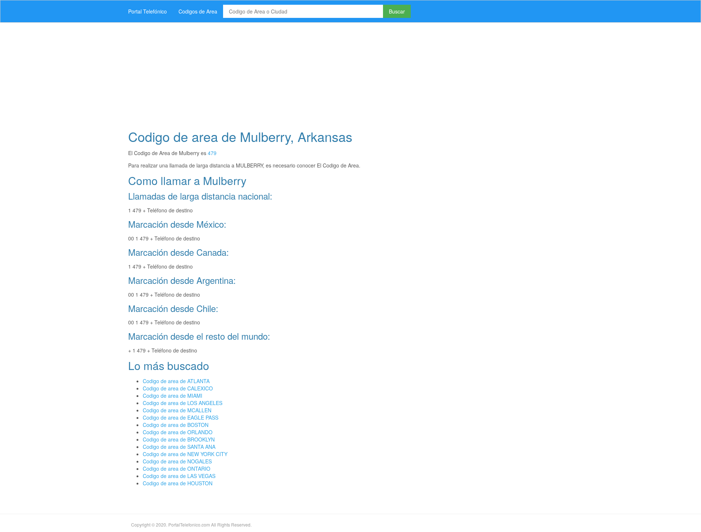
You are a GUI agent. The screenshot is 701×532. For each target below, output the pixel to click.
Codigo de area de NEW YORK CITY (185, 454)
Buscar (397, 11)
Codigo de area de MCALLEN (177, 410)
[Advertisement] (341, 74)
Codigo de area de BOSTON (175, 424)
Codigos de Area (198, 11)
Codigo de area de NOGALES (177, 461)
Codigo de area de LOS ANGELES (182, 402)
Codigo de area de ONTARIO (176, 468)
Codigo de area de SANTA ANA (179, 446)
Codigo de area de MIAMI (172, 395)
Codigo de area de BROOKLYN (179, 439)
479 (212, 153)
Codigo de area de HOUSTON (177, 483)
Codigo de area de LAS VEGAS (179, 475)
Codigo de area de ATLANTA (176, 381)
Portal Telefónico (147, 11)
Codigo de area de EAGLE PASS (180, 417)
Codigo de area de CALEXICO (178, 388)
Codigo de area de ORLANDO (177, 432)
